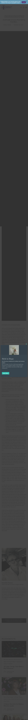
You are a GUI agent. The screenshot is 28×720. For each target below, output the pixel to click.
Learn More (5, 373)
